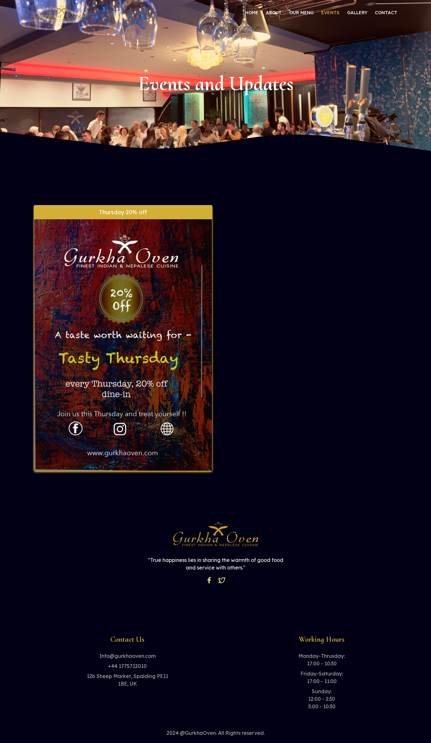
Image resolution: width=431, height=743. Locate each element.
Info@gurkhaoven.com (127, 656)
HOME (251, 12)
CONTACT (386, 12)
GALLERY (357, 12)
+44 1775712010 (127, 666)
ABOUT (274, 12)
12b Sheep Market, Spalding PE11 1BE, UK (127, 680)
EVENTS (330, 12)
